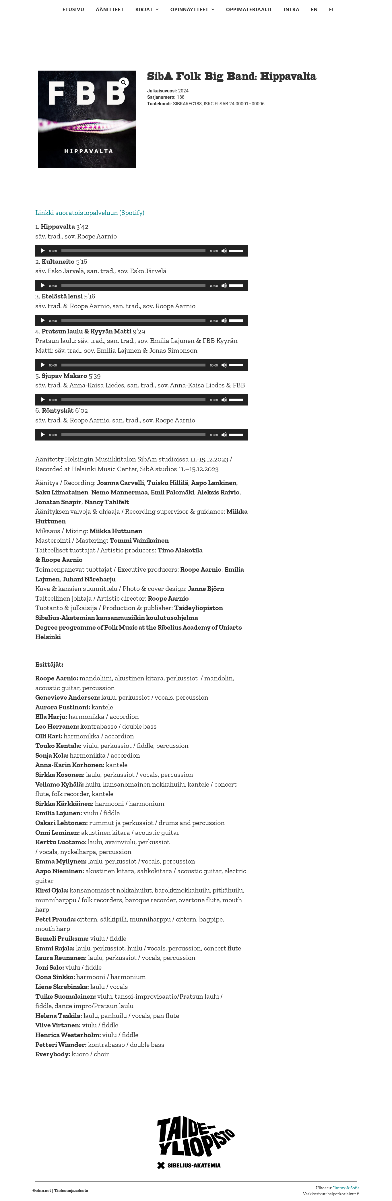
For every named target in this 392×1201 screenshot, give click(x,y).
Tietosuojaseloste (71, 1190)
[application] (141, 251)
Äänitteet (110, 9)
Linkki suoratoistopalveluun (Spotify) (89, 212)
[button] (124, 82)
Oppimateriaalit (249, 9)
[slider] (237, 250)
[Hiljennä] (224, 251)
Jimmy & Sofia (346, 1187)
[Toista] (43, 251)
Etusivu (73, 9)
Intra (292, 9)
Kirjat (144, 9)
